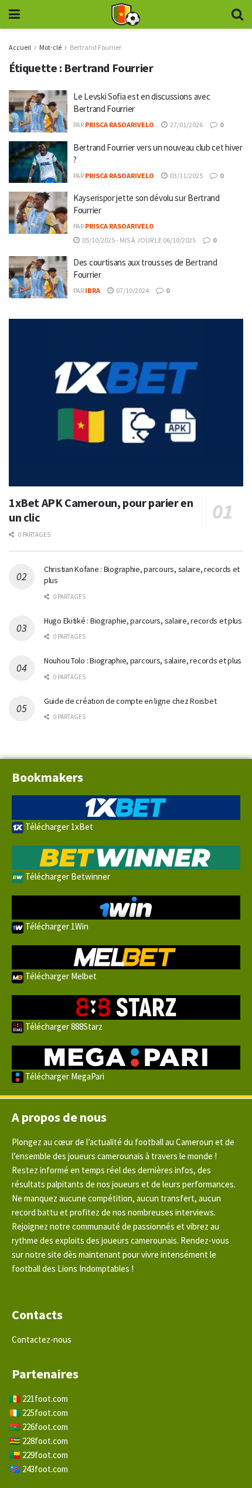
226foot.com (45, 1426)
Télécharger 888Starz (63, 1026)
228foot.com (45, 1440)
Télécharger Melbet (60, 976)
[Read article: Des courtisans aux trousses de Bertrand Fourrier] (38, 277)
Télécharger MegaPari (63, 1076)
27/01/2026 (186, 124)
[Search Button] (237, 14)
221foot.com (45, 1398)
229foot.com (45, 1454)
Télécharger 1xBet (58, 826)
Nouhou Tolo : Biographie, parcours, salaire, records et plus (142, 660)
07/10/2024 (132, 290)
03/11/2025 (186, 175)
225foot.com (45, 1412)
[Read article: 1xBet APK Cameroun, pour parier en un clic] (126, 402)
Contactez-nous (41, 1339)
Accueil (20, 47)
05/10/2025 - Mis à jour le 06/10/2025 (138, 240)
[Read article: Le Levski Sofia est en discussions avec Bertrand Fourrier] (38, 111)
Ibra (92, 290)
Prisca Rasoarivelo (119, 124)
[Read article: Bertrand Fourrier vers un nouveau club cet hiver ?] (38, 162)
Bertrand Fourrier (95, 47)
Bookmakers (47, 777)
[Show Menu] (14, 14)
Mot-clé (50, 47)
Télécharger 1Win (55, 926)
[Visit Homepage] (125, 14)
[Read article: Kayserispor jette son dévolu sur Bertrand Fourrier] (38, 213)
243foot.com (45, 1469)
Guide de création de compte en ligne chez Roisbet (130, 701)
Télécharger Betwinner (66, 876)
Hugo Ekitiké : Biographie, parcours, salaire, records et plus (143, 620)
